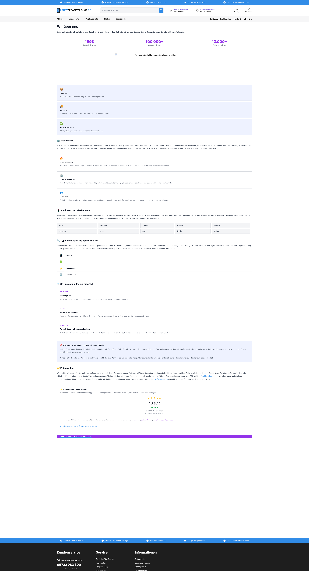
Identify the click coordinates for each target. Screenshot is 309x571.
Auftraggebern (161, 379)
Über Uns (248, 19)
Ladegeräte (74, 19)
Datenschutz (140, 559)
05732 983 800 (69, 565)
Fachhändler (206, 376)
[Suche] (161, 10)
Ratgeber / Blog (102, 567)
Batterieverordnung (142, 563)
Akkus (60, 19)
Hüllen (107, 19)
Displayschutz (91, 19)
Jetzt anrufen (178, 11)
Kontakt (237, 19)
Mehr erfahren (205, 11)
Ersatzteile (121, 19)
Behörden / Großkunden (220, 19)
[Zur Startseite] (74, 10)
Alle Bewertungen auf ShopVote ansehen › (79, 426)
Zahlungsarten (140, 567)
